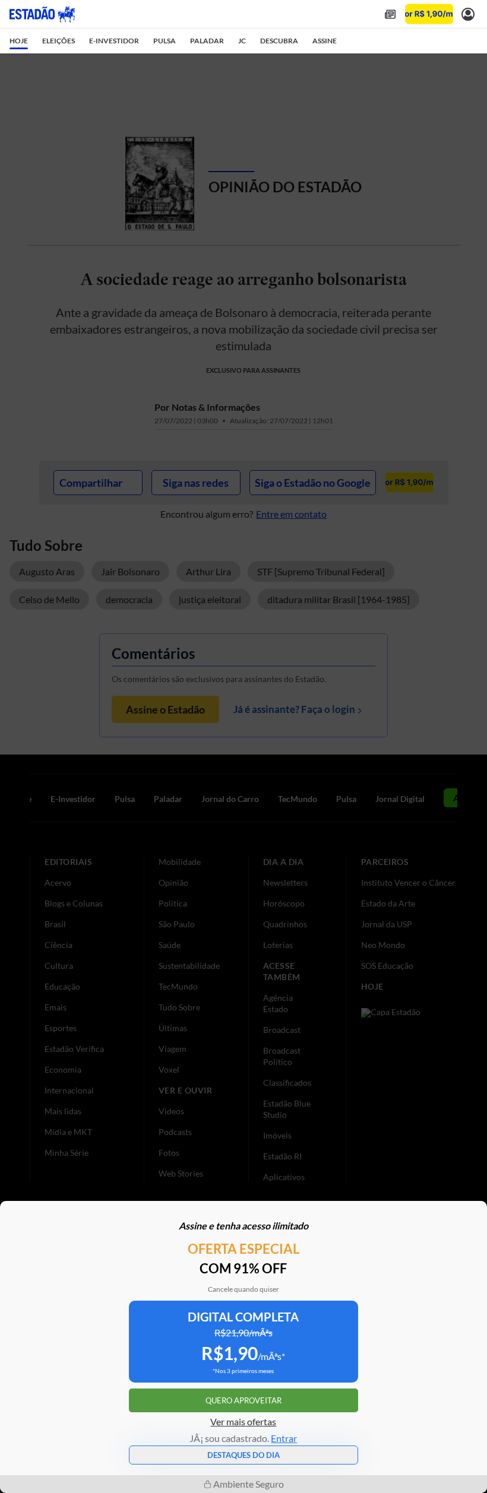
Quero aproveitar (243, 1400)
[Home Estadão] (42, 14)
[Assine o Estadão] (429, 14)
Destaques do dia (243, 1455)
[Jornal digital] (390, 14)
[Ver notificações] (467, 14)
